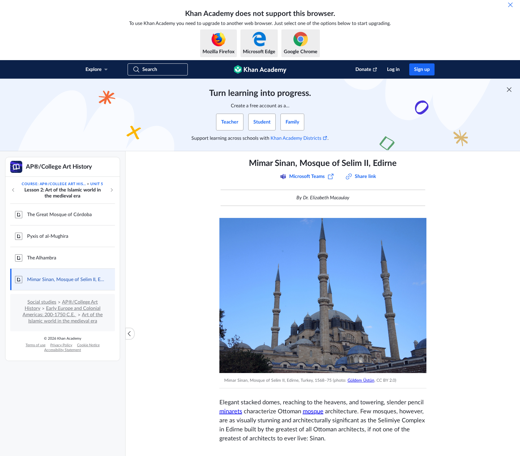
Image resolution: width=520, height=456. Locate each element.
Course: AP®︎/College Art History (54, 184)
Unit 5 (96, 184)
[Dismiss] (510, 5)
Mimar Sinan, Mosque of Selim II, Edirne (66, 279)
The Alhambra (41, 258)
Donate (363, 69)
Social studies (41, 302)
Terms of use (35, 345)
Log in (393, 69)
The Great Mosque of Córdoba (59, 214)
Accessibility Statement (62, 350)
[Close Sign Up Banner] (509, 90)
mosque (313, 412)
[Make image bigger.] (322, 295)
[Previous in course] (13, 190)
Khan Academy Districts (296, 138)
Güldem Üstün (361, 380)
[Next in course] (111, 190)
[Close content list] (130, 334)
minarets (230, 412)
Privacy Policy (61, 345)
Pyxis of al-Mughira (47, 236)
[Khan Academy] (260, 69)
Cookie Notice (88, 345)
